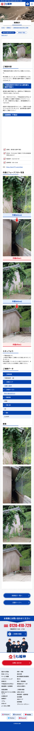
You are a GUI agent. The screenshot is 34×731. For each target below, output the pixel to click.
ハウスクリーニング (6, 679)
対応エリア (20, 699)
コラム (3, 701)
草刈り (19, 679)
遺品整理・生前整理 (6, 686)
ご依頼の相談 (28, 4)
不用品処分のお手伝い (7, 683)
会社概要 (19, 696)
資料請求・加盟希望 (22, 694)
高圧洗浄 (19, 674)
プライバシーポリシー (23, 704)
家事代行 (3, 681)
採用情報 (19, 701)
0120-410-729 (20, 626)
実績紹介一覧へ (17, 595)
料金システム (5, 674)
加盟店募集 (4, 689)
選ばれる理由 (5, 671)
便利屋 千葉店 (21, 32)
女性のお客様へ (21, 686)
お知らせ (3, 703)
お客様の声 (4, 696)
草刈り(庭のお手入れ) (8, 32)
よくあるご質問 (5, 705)
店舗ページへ (17, 602)
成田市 (10, 385)
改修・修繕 (20, 671)
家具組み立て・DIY (22, 683)
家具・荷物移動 (21, 681)
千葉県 (6, 385)
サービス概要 (5, 676)
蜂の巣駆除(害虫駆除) (23, 676)
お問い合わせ (17, 663)
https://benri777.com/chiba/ (14, 167)
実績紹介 (3, 698)
